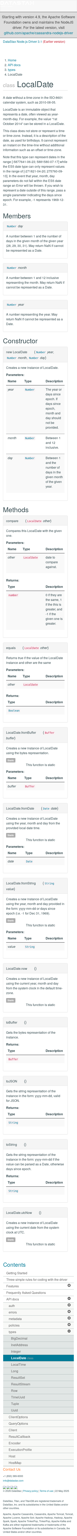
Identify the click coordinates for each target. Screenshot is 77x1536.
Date (46, 808)
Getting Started (16, 1273)
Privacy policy (30, 1490)
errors (13, 1312)
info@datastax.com (13, 1480)
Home (12, 60)
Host (12, 1456)
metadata (15, 1318)
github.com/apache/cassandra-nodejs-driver (38, 32)
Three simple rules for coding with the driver (36, 1279)
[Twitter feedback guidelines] (12, 1487)
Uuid (14, 1410)
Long (14, 1371)
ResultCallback (19, 1436)
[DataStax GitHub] (15, 1487)
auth (12, 1305)
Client (13, 1430)
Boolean (14, 710)
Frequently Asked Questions (26, 1292)
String (49, 883)
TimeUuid (18, 1397)
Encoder (15, 1443)
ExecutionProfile (20, 1449)
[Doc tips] (8, 1487)
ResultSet (18, 1377)
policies (14, 1325)
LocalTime (18, 1364)
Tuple (15, 1403)
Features (12, 1286)
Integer (16, 1351)
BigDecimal (19, 1338)
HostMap (15, 1462)
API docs (14, 65)
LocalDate (22, 1358)
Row (14, 1390)
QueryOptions (18, 1423)
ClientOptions (18, 1417)
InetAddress (19, 1345)
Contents (14, 1264)
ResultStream (20, 1384)
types (11, 69)
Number (11, 226)
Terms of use (46, 1490)
